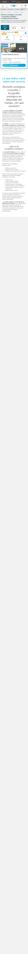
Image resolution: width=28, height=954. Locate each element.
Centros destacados (5, 26)
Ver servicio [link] (14, 65)
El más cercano (23, 27)
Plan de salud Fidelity (23, 9)
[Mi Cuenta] (3, 6)
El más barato (14, 27)
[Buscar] (22, 6)
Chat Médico (17, 9)
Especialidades (3, 9)
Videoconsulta (10, 9)
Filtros (20, 39)
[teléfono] (7, 6)
